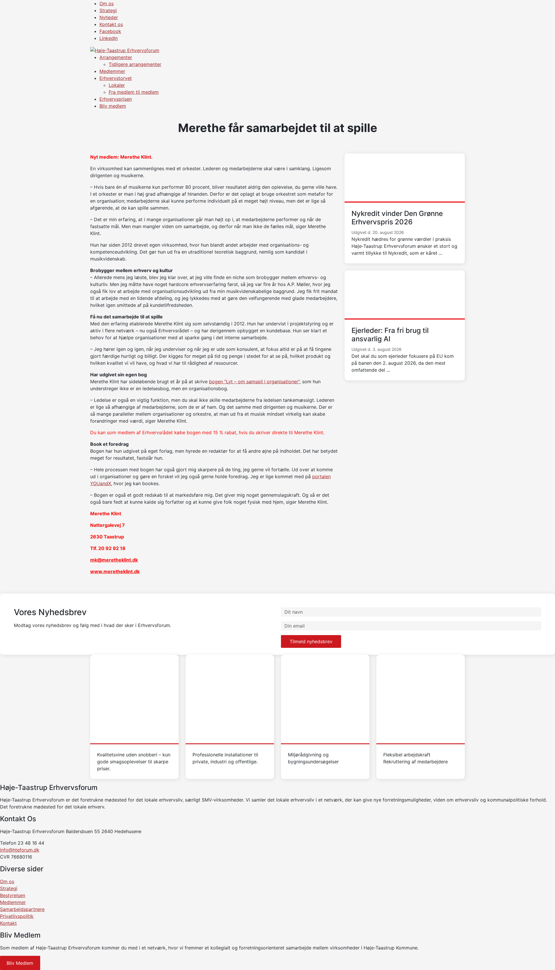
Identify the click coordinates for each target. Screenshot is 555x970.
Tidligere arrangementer (135, 64)
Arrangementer (115, 57)
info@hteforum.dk (19, 850)
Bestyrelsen (12, 895)
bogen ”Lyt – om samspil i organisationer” (254, 381)
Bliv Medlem (20, 963)
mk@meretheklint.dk (114, 560)
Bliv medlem (112, 106)
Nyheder (108, 17)
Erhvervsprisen (115, 99)
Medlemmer (112, 71)
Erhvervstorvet (115, 78)
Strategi (108, 10)
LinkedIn (108, 38)
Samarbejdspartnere (22, 909)
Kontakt (8, 923)
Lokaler (117, 85)
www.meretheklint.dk (115, 571)
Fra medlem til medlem (134, 92)
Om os (106, 3)
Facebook (110, 31)
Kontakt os (111, 24)
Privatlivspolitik (17, 916)
